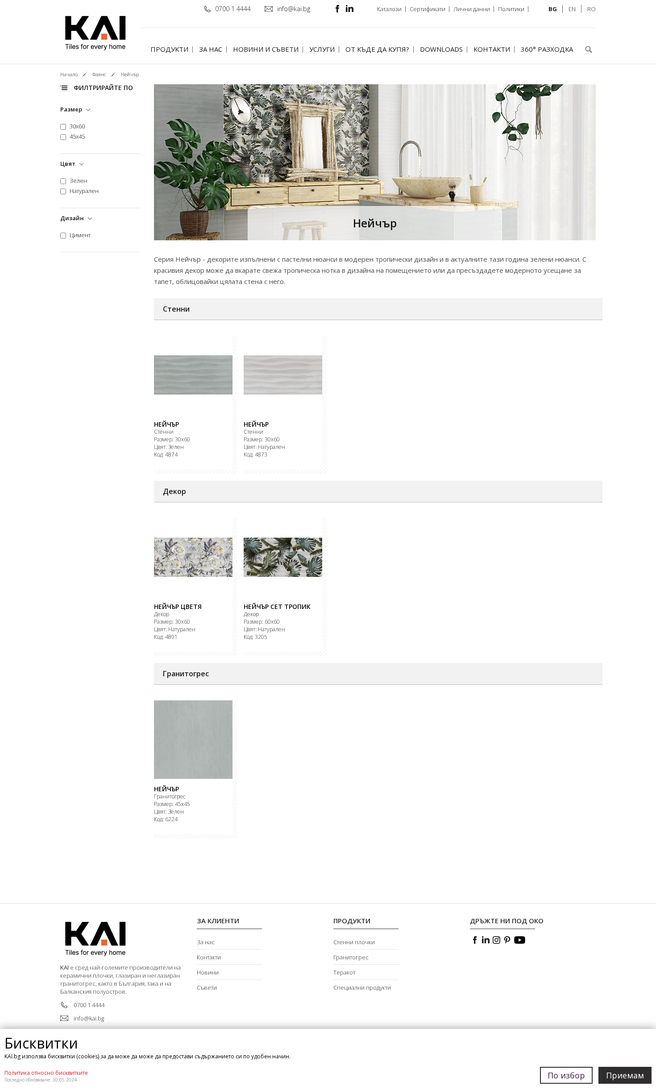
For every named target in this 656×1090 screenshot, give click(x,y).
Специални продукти (362, 987)
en (572, 9)
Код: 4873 (255, 455)
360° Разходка (547, 49)
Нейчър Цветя (178, 606)
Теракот (344, 972)
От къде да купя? (377, 49)
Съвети (207, 987)
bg (552, 9)
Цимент (80, 235)
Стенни (164, 432)
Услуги (322, 49)
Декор (161, 614)
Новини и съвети (266, 49)
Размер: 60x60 (262, 622)
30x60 (77, 126)
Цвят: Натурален (264, 447)
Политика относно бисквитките (46, 1073)
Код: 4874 (166, 455)
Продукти (169, 49)
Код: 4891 (166, 637)
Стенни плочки (354, 942)
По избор (566, 1075)
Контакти (491, 49)
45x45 (77, 136)
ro (591, 9)
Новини (208, 972)
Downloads (441, 49)
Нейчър (166, 424)
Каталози (389, 9)
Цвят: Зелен (169, 447)
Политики (511, 9)
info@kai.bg (293, 8)
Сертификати (427, 9)
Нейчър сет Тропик (277, 606)
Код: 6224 (166, 819)
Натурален (84, 191)
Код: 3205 (255, 637)
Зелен (78, 180)
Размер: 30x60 (172, 439)
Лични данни (471, 9)
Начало (69, 74)
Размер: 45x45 (172, 804)
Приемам (625, 1075)
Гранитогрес (169, 797)
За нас (210, 49)
